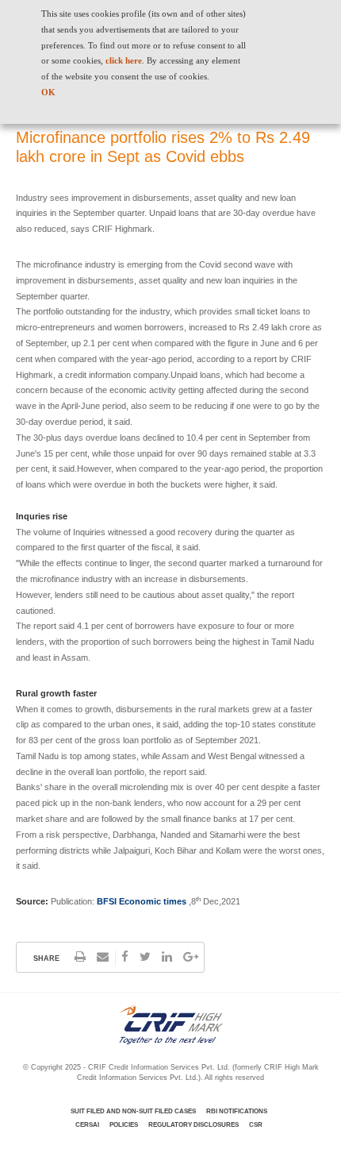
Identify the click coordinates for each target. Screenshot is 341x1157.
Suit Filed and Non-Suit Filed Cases (133, 1111)
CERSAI (87, 1124)
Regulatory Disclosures (193, 1124)
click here (123, 60)
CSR (255, 1124)
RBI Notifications (236, 1111)
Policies (123, 1124)
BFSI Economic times (141, 901)
